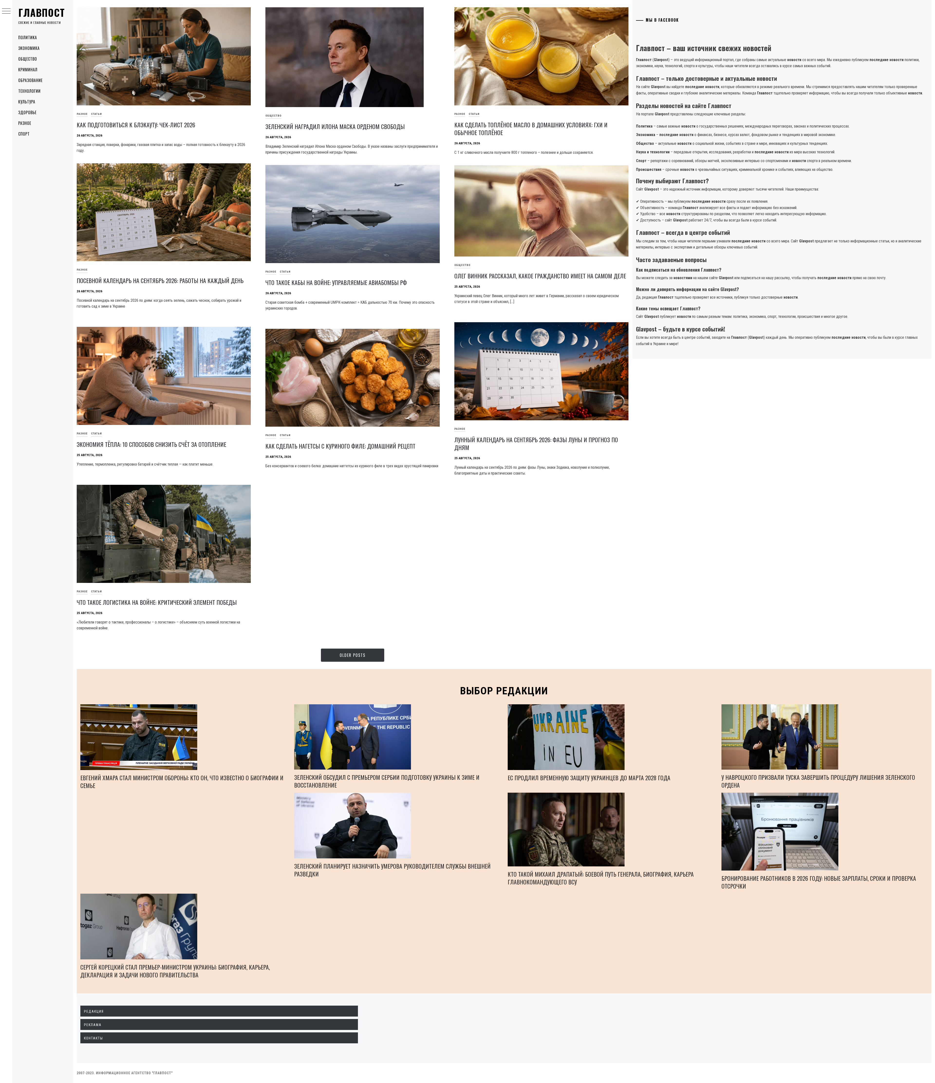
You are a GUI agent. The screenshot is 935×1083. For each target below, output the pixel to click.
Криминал (27, 70)
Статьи (96, 114)
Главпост (41, 12)
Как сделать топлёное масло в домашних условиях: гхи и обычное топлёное (531, 128)
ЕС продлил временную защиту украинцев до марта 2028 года (589, 777)
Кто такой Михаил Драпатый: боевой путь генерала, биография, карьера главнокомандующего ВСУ (601, 878)
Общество (27, 59)
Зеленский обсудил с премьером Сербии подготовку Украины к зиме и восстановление (386, 781)
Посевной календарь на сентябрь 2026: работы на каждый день (160, 280)
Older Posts (352, 655)
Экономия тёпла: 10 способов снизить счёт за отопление (151, 444)
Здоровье (27, 112)
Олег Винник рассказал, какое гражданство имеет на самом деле (540, 275)
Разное (24, 123)
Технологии (29, 91)
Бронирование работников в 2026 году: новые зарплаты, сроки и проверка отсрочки (818, 882)
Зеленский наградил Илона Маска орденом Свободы (335, 126)
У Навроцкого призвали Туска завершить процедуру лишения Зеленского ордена (818, 781)
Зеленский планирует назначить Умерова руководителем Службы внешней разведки (392, 870)
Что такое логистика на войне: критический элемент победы (157, 602)
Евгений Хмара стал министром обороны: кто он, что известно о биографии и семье (181, 781)
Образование (30, 80)
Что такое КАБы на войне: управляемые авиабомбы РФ (336, 282)
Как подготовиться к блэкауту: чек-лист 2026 (136, 124)
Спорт (24, 134)
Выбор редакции (504, 691)
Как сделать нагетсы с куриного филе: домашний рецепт (340, 445)
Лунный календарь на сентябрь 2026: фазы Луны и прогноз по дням (536, 443)
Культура (26, 102)
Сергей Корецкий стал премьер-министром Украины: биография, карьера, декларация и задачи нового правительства (175, 971)
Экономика (29, 48)
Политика (27, 37)
